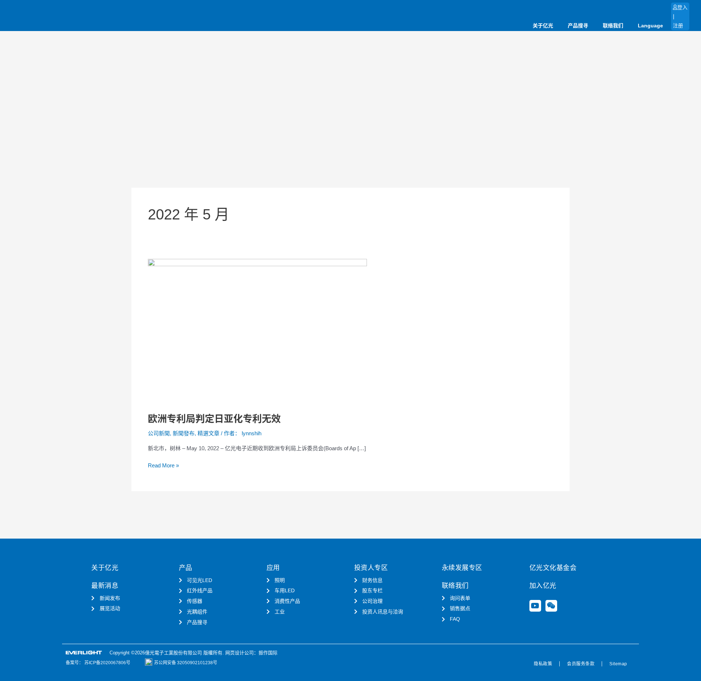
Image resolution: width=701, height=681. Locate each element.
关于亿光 (543, 25)
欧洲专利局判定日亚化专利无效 (214, 418)
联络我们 (613, 25)
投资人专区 (371, 567)
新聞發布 (184, 433)
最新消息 (104, 585)
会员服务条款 (580, 663)
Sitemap (618, 663)
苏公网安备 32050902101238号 (185, 662)
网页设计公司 (239, 652)
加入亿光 (542, 585)
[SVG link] (84, 653)
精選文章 (208, 433)
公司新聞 (159, 433)
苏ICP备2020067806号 (106, 662)
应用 (273, 567)
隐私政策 (543, 663)
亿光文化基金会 (553, 567)
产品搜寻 (578, 25)
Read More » (163, 464)
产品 (185, 567)
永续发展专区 (462, 567)
